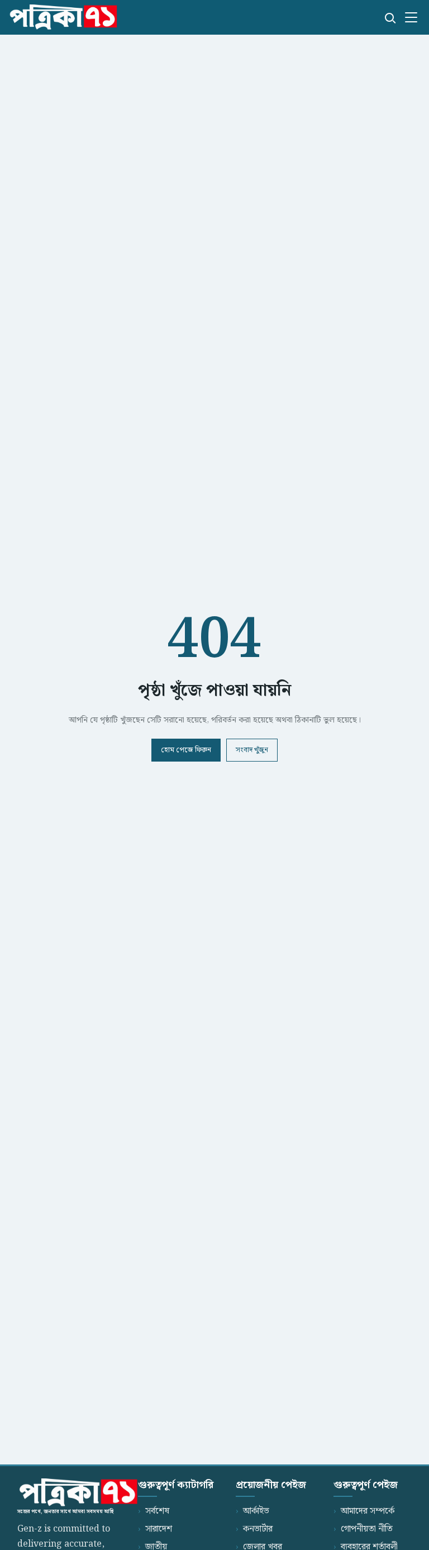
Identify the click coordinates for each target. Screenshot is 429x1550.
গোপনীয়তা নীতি (367, 1529)
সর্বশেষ (157, 1511)
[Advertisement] (214, 120)
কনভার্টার (258, 1529)
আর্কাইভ (256, 1511)
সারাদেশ (158, 1529)
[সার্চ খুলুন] (389, 17)
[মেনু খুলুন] (411, 17)
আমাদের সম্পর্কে (367, 1511)
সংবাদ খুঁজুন (252, 750)
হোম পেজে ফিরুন (186, 750)
